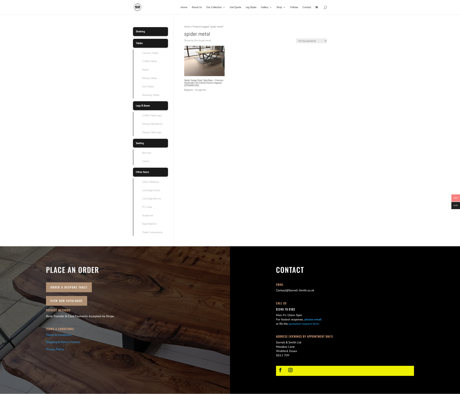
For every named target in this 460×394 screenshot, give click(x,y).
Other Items (142, 172)
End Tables (148, 86)
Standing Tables (150, 95)
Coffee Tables (149, 61)
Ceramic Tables (150, 53)
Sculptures (147, 215)
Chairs (145, 161)
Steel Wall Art (149, 223)
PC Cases (147, 207)
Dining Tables (149, 78)
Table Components (152, 232)
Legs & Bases (143, 105)
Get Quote (235, 7)
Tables (139, 43)
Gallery (264, 7)
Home (184, 7)
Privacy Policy (55, 349)
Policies (294, 7)
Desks (145, 69)
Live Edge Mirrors (151, 198)
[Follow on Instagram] (290, 370)
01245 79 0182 (285, 309)
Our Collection (214, 7)
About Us (197, 7)
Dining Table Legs (151, 132)
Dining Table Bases (152, 123)
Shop (279, 7)
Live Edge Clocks (151, 190)
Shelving (140, 31)
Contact (307, 7)
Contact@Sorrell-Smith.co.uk (295, 290)
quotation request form (304, 324)
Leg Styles (251, 7)
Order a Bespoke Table (68, 287)
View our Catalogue (66, 301)
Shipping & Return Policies (63, 342)
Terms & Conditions (59, 335)
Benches (146, 152)
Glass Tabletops (150, 181)
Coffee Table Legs (152, 115)
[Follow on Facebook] (280, 370)
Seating (140, 143)
